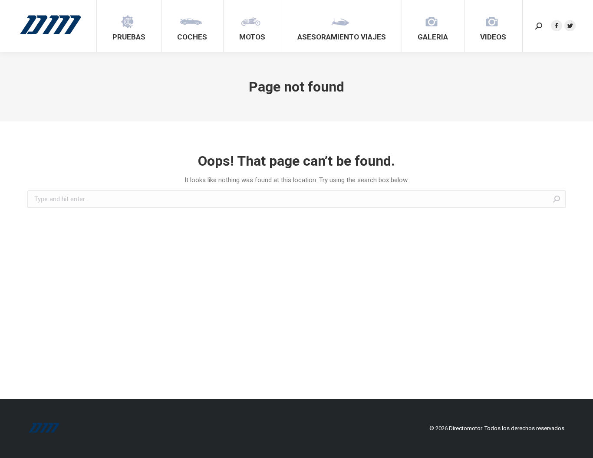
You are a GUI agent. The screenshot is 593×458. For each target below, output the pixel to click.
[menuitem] (128, 26)
